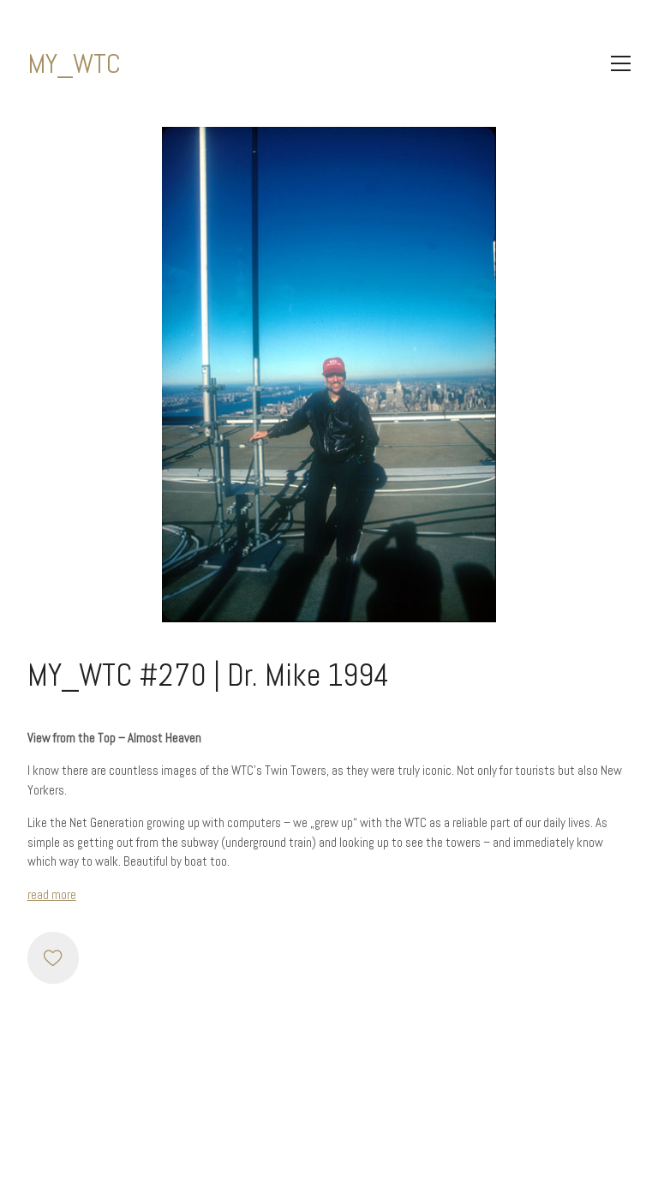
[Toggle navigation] (621, 63)
